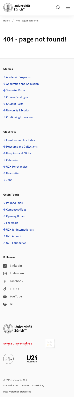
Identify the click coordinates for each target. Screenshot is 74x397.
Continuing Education (19, 117)
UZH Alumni (13, 236)
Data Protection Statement (17, 392)
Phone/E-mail (14, 203)
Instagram (17, 273)
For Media (12, 223)
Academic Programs (18, 77)
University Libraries (18, 111)
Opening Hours (15, 216)
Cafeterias (12, 160)
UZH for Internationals (20, 230)
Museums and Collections (22, 147)
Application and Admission (22, 84)
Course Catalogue (17, 97)
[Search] (58, 7)
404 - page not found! (27, 20)
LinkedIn (16, 266)
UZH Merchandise (17, 167)
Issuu (13, 304)
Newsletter (13, 174)
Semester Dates (15, 91)
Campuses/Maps (16, 210)
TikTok (14, 289)
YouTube (16, 296)
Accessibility (37, 385)
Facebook (16, 281)
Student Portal (15, 104)
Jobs (9, 180)
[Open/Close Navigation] (68, 7)
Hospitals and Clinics (18, 153)
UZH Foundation (16, 243)
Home (6, 20)
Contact (25, 385)
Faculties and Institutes (20, 140)
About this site (10, 385)
